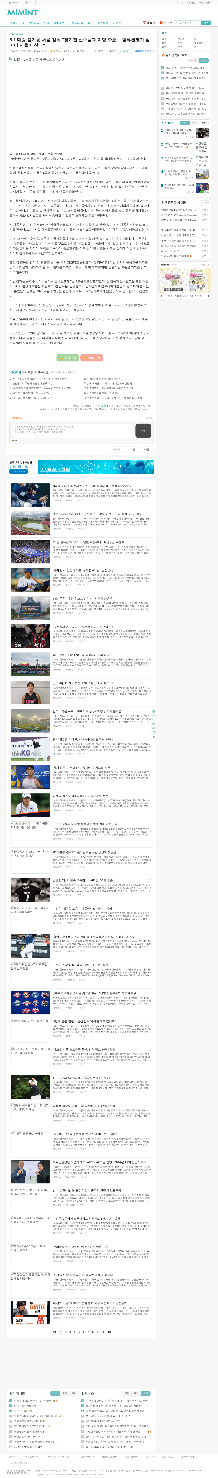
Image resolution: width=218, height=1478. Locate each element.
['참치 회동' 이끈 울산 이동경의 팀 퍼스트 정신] (30, 777)
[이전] (161, 295)
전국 (164, 46)
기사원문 (99, 51)
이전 (132, 449)
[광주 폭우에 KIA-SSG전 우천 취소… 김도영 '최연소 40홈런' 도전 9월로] (30, 523)
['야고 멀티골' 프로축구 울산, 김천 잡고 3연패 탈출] (30, 1059)
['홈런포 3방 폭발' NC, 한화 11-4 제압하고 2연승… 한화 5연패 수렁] (30, 946)
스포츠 (181, 38)
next (153, 728)
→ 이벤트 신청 (18, 471)
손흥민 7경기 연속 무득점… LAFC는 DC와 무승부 (178, 131)
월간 (74, 1393)
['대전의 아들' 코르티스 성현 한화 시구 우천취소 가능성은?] (30, 1312)
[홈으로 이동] (23, 12)
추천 (194, 123)
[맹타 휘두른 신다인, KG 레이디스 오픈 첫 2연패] (30, 749)
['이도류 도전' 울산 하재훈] (30, 1143)
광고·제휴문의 (131, 1457)
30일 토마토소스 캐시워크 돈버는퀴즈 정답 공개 (109, 388)
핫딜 (46, 23)
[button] (179, 2)
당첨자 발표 (167, 1457)
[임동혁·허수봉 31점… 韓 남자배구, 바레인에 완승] (30, 1115)
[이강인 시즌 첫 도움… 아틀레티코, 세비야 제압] (30, 918)
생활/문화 (198, 42)
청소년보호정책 (109, 1457)
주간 (64, 1393)
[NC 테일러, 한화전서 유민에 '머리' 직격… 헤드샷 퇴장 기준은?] (30, 495)
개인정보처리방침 (32, 1457)
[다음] (208, 295)
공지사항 (150, 1457)
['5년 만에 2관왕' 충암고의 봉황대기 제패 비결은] (30, 664)
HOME (153, 711)
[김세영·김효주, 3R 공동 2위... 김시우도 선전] (30, 805)
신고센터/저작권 (86, 1457)
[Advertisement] (173, 13)
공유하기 (113, 51)
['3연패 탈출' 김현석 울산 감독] (30, 1031)
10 (102, 1332)
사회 (180, 42)
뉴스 (90, 23)
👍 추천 (55, 51)
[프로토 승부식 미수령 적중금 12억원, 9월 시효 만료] (30, 833)
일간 (55, 1393)
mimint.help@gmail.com (168, 1470)
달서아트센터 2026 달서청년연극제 (102, 378)
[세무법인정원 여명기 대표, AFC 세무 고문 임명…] (30, 1172)
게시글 (193, 60)
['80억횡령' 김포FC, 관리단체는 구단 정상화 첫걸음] (30, 862)
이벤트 (117, 23)
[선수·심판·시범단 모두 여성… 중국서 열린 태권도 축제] (30, 1200)
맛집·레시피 (76, 23)
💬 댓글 (69, 51)
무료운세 (103, 23)
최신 (204, 123)
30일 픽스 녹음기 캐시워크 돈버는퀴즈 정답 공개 (109, 383)
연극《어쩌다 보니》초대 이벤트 (185, 296)
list (153, 724)
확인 (143, 430)
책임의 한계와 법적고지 (59, 1457)
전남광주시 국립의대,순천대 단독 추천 (32, 383)
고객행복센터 (187, 1457)
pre (153, 720)
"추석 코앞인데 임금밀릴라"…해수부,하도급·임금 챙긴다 (41, 388)
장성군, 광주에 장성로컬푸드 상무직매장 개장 (178, 145)
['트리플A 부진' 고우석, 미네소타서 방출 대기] (30, 1256)
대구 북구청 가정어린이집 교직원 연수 (32, 397)
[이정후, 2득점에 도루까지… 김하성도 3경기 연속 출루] (30, 1228)
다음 (146, 449)
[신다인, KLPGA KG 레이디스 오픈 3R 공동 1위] (30, 1087)
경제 (164, 42)
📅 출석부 (148, 23)
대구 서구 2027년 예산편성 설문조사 (31, 393)
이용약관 (11, 1457)
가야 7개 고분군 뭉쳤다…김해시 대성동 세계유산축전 (40, 378)
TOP (153, 716)
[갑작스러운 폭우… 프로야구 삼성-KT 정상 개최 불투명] (30, 721)
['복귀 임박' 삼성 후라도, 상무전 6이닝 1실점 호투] (30, 580)
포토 (196, 46)
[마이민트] (14, 2)
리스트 (116, 449)
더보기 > (205, 265)
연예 (164, 38)
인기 (185, 123)
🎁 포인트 (165, 23)
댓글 (153, 732)
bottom (153, 737)
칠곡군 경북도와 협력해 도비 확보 (101, 393)
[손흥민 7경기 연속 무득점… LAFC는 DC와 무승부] (30, 890)
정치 (196, 38)
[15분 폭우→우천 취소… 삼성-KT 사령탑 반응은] (30, 608)
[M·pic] (28, 2)
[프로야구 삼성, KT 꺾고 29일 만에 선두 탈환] (30, 974)
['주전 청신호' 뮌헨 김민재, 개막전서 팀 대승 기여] (30, 1284)
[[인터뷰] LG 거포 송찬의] (30, 692)
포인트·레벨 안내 (19, 1463)
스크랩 (125, 51)
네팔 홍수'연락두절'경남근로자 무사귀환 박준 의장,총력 (113, 397)
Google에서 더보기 (143, 51)
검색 (206, 22)
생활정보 (58, 23)
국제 (180, 46)
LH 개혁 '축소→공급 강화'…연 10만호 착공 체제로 (179, 173)
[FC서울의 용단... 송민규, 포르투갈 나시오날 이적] (30, 636)
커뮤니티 (34, 23)
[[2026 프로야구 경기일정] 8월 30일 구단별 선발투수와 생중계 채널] (30, 1002)
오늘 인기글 (16, 23)
